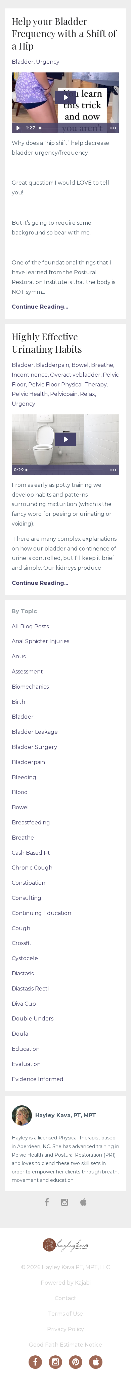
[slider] (72, 128)
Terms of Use (65, 1314)
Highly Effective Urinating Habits (47, 342)
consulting (26, 898)
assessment (27, 671)
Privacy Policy (65, 1329)
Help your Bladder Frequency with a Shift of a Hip (64, 33)
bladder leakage (35, 732)
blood (20, 792)
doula (20, 1034)
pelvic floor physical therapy (67, 384)
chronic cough (32, 867)
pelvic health (30, 394)
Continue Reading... (40, 307)
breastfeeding (31, 822)
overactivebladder (75, 375)
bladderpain (52, 365)
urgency (47, 62)
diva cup (24, 1004)
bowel (80, 365)
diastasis (23, 973)
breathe (102, 365)
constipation (28, 883)
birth (18, 702)
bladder (23, 62)
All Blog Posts (30, 626)
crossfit (22, 943)
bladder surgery (34, 747)
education (26, 1049)
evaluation (26, 1064)
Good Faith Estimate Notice (65, 1345)
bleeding (24, 777)
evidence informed (37, 1079)
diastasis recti (30, 988)
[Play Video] (17, 128)
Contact (65, 1298)
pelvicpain (64, 394)
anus (19, 656)
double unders (32, 1018)
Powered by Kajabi (66, 1283)
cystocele (25, 958)
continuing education (41, 913)
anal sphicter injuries (40, 641)
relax (87, 394)
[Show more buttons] (113, 128)
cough (21, 928)
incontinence (30, 375)
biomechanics (30, 687)
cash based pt (31, 853)
